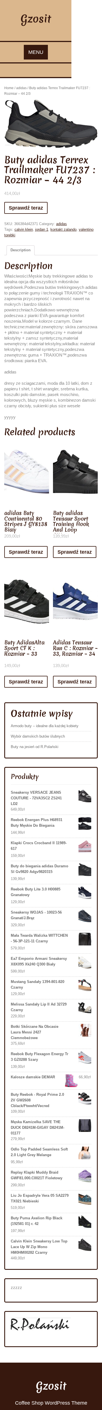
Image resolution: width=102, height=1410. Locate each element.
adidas (21, 88)
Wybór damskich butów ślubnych (38, 736)
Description (20, 250)
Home (9, 88)
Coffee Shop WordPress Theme (51, 1403)
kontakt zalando (63, 229)
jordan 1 (41, 229)
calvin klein (23, 229)
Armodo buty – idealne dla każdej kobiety (44, 726)
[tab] (21, 250)
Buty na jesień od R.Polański (34, 747)
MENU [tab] (35, 52)
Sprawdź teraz (26, 208)
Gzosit (36, 19)
